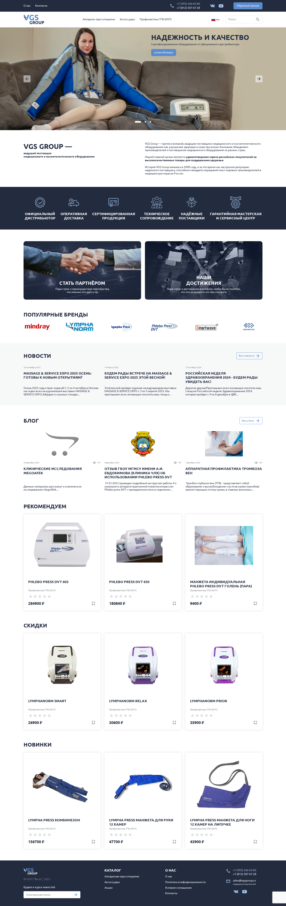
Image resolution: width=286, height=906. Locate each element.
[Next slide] (258, 78)
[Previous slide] (27, 78)
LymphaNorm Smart (47, 701)
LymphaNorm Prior (208, 701)
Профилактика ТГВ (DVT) (156, 19)
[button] (138, 122)
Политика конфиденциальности (185, 882)
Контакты (41, 5)
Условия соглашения (178, 887)
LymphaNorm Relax (128, 701)
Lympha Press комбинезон (54, 820)
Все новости (246, 355)
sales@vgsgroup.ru (244, 880)
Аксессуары (127, 19)
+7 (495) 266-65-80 (188, 3)
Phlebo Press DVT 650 (129, 582)
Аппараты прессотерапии (99, 19)
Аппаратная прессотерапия (121, 876)
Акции (108, 887)
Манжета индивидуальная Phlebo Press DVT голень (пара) (221, 584)
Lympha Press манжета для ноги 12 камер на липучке (222, 822)
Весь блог (248, 420)
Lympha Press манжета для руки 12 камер (141, 822)
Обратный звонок (248, 5)
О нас (27, 5)
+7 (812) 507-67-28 (188, 7)
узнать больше (163, 52)
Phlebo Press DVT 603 (48, 582)
